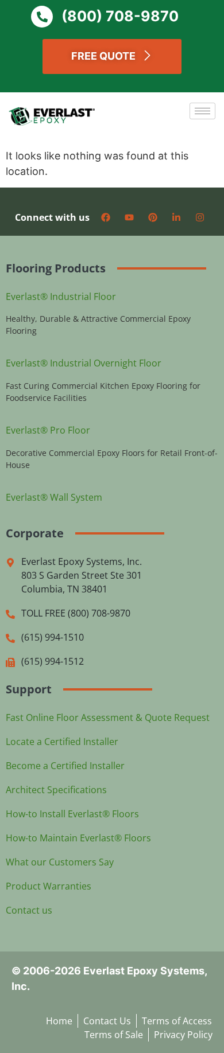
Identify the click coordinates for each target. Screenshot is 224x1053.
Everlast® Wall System (54, 497)
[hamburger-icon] (202, 111)
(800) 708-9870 (120, 16)
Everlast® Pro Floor (48, 430)
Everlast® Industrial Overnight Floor (83, 363)
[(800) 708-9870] (42, 17)
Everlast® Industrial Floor (61, 296)
